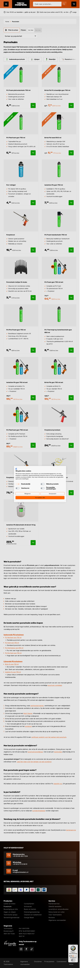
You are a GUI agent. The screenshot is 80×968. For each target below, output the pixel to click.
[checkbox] (17, 484)
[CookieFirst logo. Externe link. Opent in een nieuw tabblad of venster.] (15, 469)
